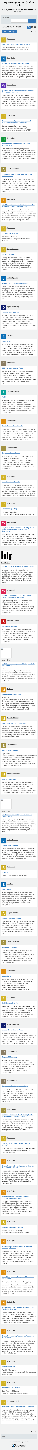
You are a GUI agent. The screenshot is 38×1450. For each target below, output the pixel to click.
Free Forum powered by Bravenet (19, 1442)
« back (4, 1436)
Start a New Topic (9, 32)
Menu (7, 18)
